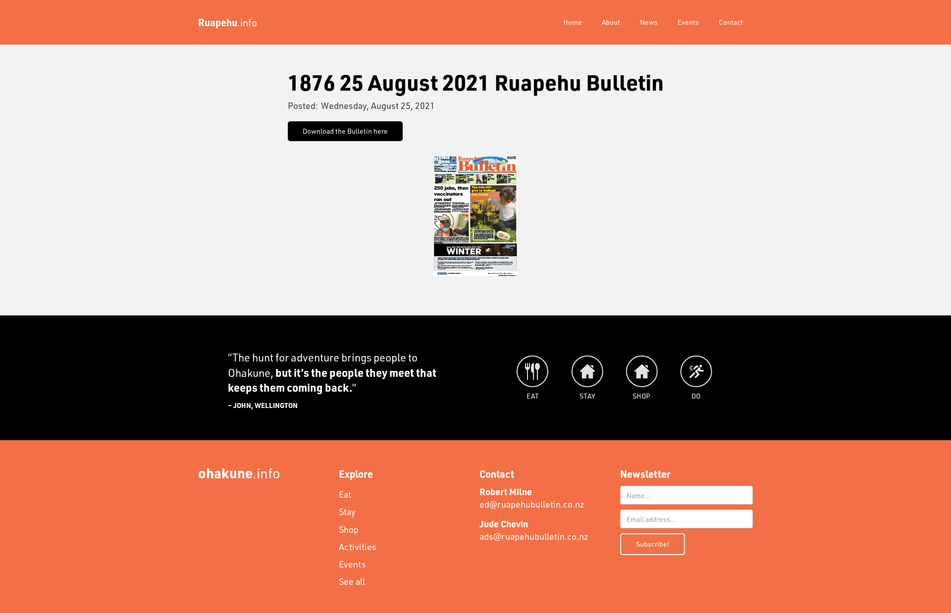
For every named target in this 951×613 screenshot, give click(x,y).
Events (688, 22)
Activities (357, 547)
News (649, 22)
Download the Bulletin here (345, 131)
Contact (731, 22)
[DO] (696, 371)
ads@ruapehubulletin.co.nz (533, 530)
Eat (345, 494)
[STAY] (587, 371)
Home (572, 22)
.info (239, 472)
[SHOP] (641, 371)
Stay (347, 511)
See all (352, 581)
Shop (349, 529)
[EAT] (532, 371)
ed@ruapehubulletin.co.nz (531, 498)
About (611, 22)
